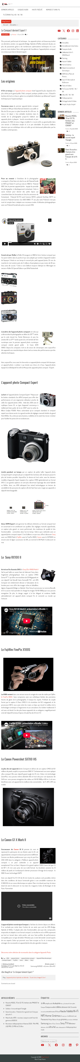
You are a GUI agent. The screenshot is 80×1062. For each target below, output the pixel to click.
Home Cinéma (66, 65)
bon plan (72, 1003)
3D (41, 1003)
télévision (43, 1027)
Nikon (26, 960)
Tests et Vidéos (66, 86)
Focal (58, 1011)
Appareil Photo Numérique (44, 958)
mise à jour (64, 1016)
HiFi (43, 1015)
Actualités (13, 25)
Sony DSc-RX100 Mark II (30, 569)
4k (44, 1003)
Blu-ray (62, 1003)
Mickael (14, 34)
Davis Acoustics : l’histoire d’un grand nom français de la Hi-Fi (71, 154)
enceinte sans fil (51, 1011)
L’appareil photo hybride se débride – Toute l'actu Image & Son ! (26, 977)
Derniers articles (7, 10)
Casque (43, 1007)
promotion (70, 1019)
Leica (21, 960)
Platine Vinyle (56, 1019)
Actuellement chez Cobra (70, 46)
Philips (50, 1019)
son (55, 1023)
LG (61, 1016)
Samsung (44, 1023)
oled (75, 1016)
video (57, 1027)
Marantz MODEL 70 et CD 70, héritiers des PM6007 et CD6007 (71, 121)
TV (66, 1023)
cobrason (64, 1007)
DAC (69, 1007)
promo (64, 1019)
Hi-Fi (75, 1011)
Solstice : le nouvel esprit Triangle (70, 137)
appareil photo (15, 958)
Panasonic (44, 1019)
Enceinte (74, 1007)
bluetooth (66, 1003)
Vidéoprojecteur (71, 1027)
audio (50, 1003)
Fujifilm (19, 537)
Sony (54, 534)
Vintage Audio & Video (69, 101)
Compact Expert (6, 960)
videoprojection (62, 1027)
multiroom (70, 1016)
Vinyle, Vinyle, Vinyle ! (69, 104)
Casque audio (50, 1007)
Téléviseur (71, 1023)
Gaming (64, 58)
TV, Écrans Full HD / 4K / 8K (12, 15)
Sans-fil (51, 1024)
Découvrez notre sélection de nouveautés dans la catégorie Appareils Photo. (26, 952)
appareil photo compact (27, 958)
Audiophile (56, 1003)
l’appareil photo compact (23, 91)
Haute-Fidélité (37, 10)
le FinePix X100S (7, 697)
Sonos (58, 1024)
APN (8, 958)
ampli (47, 1003)
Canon (39, 537)
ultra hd (52, 1026)
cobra (58, 1006)
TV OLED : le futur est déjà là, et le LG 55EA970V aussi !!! (12, 966)
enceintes (43, 1011)
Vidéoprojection (67, 98)
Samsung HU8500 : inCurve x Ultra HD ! (43, 966)
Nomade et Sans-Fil (53, 10)
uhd (47, 1027)
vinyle (42, 1030)
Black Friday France (40, 1059)
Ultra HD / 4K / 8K (68, 95)
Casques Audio (23, 10)
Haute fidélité (66, 1011)
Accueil (5, 25)
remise (75, 1019)
